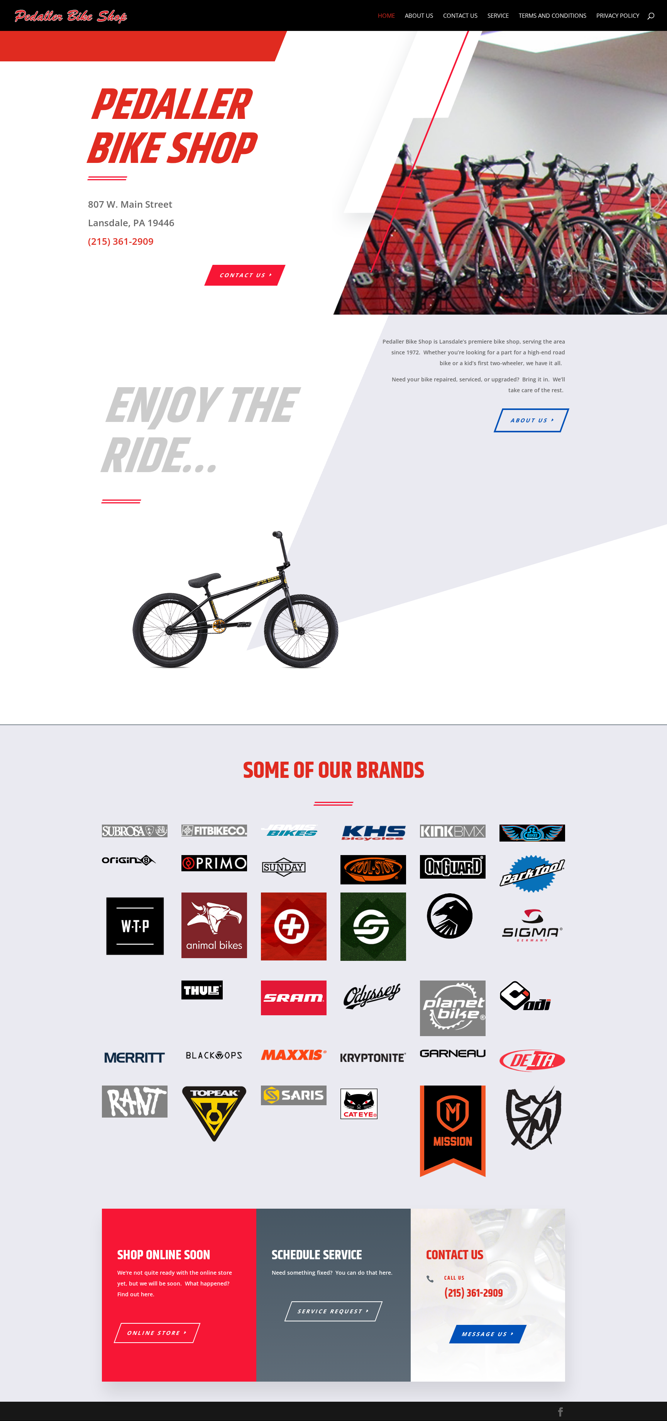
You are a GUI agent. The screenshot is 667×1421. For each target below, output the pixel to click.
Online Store (154, 1332)
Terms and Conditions (552, 16)
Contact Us (460, 16)
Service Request (330, 1311)
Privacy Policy (617, 16)
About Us (419, 16)
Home (386, 16)
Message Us (484, 1334)
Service (498, 16)
